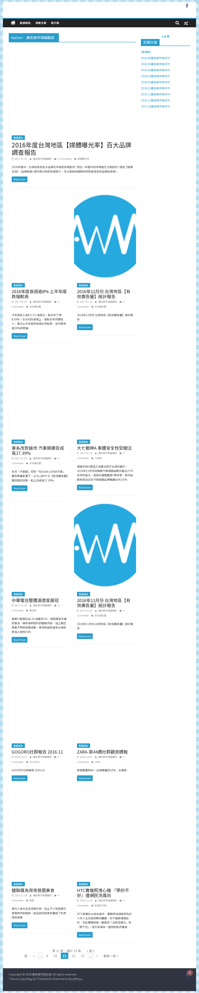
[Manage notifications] (190, 973)
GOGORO (34, 761)
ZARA (97, 761)
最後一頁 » (110, 955)
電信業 (32, 610)
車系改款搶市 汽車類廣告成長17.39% (38, 450)
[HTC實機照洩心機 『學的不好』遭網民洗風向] (105, 794)
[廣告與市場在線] (13, 23)
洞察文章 (40, 23)
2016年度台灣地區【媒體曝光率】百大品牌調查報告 (71, 148)
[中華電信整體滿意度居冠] (40, 504)
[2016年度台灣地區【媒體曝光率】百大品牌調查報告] (72, 47)
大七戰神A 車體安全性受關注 (104, 448)
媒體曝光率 (83, 158)
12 (73, 955)
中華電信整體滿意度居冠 (35, 600)
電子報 (55, 23)
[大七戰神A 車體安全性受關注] (105, 351)
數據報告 (25, 23)
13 (83, 955)
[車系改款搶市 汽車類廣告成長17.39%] (40, 351)
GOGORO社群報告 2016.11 (37, 751)
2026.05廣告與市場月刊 (155, 64)
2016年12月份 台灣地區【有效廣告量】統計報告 (103, 293)
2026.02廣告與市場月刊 (155, 82)
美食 (31, 900)
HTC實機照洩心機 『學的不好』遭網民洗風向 (103, 892)
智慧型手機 (100, 905)
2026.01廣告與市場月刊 (155, 88)
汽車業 (98, 458)
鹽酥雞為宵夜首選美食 (33, 890)
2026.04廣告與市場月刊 (155, 70)
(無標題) (146, 52)
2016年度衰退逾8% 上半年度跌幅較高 (39, 293)
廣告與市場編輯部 (42, 158)
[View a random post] (186, 23)
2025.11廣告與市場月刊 (155, 100)
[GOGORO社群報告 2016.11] (40, 655)
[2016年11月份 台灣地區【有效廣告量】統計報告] (105, 504)
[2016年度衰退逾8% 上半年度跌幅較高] (40, 195)
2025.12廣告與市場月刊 (155, 94)
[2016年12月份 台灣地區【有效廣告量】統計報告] (105, 195)
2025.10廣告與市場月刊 (155, 106)
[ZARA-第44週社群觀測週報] (105, 655)
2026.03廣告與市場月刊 (155, 76)
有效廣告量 (35, 306)
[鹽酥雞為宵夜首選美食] (40, 794)
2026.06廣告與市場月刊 (155, 58)
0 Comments (64, 158)
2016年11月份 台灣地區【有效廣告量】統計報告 (103, 602)
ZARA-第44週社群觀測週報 (102, 751)
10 (55, 955)
